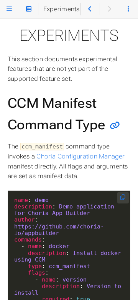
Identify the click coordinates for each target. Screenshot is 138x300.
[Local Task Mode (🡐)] (90, 9)
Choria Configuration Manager (80, 156)
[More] (128, 9)
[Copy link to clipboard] (114, 125)
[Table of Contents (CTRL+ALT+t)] (28, 9)
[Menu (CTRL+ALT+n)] (9, 9)
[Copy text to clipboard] (123, 198)
